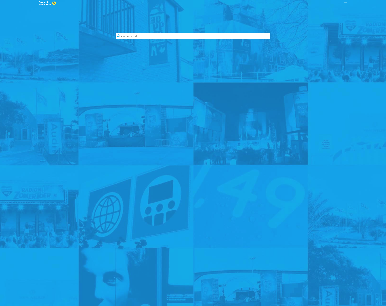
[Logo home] (47, 3)
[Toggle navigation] (345, 3)
